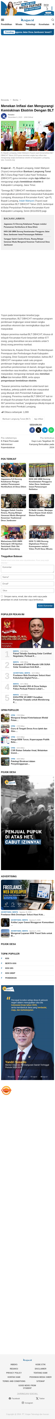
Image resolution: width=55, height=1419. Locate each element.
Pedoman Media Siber (40, 1377)
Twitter (42, 1398)
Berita (16, 651)
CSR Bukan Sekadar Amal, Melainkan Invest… (29, 751)
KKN (7, 958)
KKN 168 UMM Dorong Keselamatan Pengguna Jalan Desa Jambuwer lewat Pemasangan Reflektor (40, 484)
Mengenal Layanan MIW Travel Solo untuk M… (31, 934)
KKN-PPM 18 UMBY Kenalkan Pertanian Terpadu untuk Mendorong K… (31, 699)
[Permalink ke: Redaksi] (4, 116)
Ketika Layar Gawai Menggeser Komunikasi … (32, 923)
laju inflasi (38, 419)
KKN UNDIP (10, 973)
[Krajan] (27, 19)
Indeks (14, 1364)
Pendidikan (10, 978)
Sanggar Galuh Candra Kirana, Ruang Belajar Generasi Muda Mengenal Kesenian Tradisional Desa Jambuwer (27, 242)
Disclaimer (40, 1369)
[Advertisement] (27, 64)
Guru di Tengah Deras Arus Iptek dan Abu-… (29, 729)
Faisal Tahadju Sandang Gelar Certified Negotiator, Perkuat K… (32, 654)
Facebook (16, 1398)
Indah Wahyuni (26, 201)
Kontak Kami (14, 1377)
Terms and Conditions (14, 1381)
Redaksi (14, 1369)
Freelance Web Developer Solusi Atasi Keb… (23, 914)
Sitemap (40, 1381)
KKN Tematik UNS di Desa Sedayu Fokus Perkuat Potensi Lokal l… (30, 687)
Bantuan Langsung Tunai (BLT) (16, 419)
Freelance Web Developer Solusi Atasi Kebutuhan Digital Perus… (31, 676)
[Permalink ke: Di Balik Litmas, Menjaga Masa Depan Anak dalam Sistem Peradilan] (41, 501)
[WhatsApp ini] (51, 430)
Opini (13, 715)
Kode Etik (41, 1364)
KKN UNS (9, 968)
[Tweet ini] (38, 430)
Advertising (18, 673)
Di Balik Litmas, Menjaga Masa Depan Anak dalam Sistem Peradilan (41, 512)
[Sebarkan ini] (32, 430)
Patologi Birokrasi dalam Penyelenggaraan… (23, 762)
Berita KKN (10, 963)
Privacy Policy (14, 1373)
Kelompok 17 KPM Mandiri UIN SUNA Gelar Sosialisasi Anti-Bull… (31, 665)
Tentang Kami (40, 1373)
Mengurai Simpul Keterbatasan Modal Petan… (29, 718)
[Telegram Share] (45, 430)
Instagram (29, 1403)
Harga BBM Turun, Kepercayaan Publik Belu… (30, 740)
